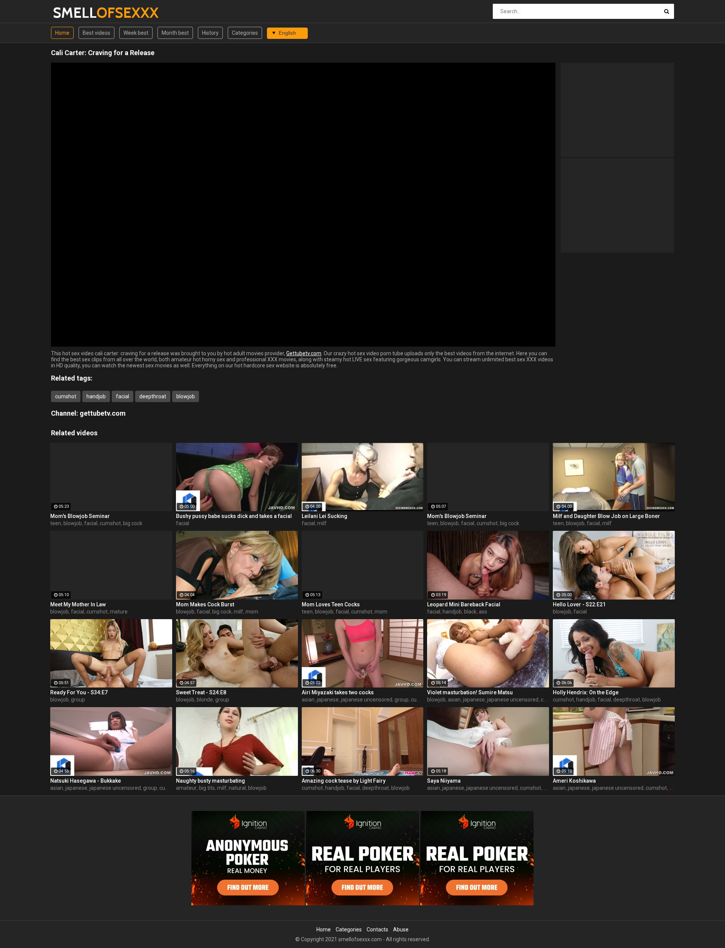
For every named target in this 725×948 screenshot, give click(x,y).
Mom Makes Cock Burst (205, 604)
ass (483, 612)
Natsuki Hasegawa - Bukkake (85, 781)
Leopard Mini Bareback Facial (463, 604)
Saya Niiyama (444, 781)
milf (322, 523)
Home (62, 33)
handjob (96, 396)
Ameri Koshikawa (574, 781)
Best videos (96, 33)
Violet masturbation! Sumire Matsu (470, 692)
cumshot (65, 396)
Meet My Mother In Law (78, 604)
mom (251, 612)
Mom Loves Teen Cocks (331, 604)
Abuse (401, 929)
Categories (245, 33)
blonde (205, 700)
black (470, 612)
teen (55, 523)
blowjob (185, 396)
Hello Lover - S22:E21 (579, 604)
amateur (186, 788)
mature (119, 612)
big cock (132, 523)
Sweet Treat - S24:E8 (201, 692)
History (210, 33)
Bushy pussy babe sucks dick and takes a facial (234, 516)
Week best (135, 33)
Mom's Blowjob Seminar (80, 516)
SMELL (73, 13)
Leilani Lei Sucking (324, 516)
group (78, 700)
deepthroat (152, 396)
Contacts (377, 929)
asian (308, 700)
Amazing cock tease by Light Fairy (344, 781)
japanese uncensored (366, 700)
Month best (175, 33)
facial (122, 396)
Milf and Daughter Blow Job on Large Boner (606, 516)
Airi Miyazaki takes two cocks (338, 692)
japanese (328, 700)
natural (237, 788)
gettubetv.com (103, 413)
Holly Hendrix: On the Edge (586, 692)
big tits (207, 788)
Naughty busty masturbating (210, 781)
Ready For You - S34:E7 (79, 692)
